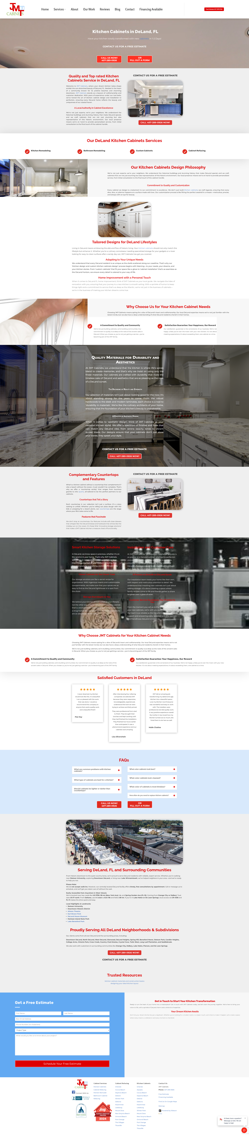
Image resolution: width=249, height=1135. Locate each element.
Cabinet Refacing (197, 150)
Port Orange (119, 1119)
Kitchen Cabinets (100, 1087)
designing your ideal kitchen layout (124, 983)
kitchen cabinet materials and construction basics (124, 981)
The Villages (119, 1122)
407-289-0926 (169, 1090)
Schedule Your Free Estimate (62, 1063)
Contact (130, 9)
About (74, 9)
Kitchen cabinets (191, 190)
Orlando (118, 1087)
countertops (105, 509)
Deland (118, 1096)
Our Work (89, 9)
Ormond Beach (121, 1116)
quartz (81, 492)
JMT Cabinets (82, 86)
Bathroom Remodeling (94, 150)
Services (59, 9)
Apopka (140, 1090)
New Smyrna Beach (122, 1113)
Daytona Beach (121, 1093)
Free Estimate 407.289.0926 (214, 9)
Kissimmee (119, 1105)
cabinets (144, 38)
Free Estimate (164, 1094)
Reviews (105, 9)
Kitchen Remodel (100, 1093)
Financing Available (151, 9)
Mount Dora (119, 1110)
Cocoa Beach (120, 1090)
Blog (117, 9)
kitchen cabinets (145, 248)
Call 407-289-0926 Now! (155, 122)
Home (45, 9)
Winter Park (119, 1099)
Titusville (118, 1125)
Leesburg (118, 1107)
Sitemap (162, 1106)
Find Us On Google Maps (168, 1101)
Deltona (118, 1102)
